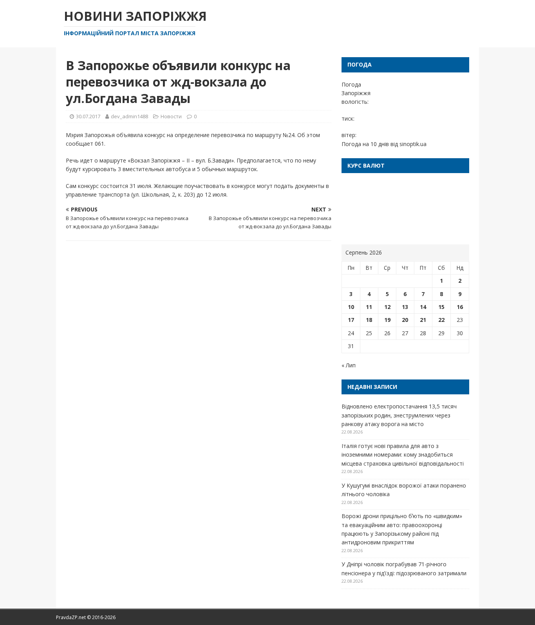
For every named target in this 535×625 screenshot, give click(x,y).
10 (351, 307)
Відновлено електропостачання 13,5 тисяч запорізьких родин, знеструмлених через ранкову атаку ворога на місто (399, 415)
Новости (171, 116)
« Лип (349, 365)
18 (369, 319)
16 (460, 307)
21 (423, 319)
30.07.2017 (88, 116)
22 (441, 319)
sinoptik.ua (413, 144)
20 (405, 319)
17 (351, 319)
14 (423, 307)
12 (387, 307)
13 (405, 307)
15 (441, 307)
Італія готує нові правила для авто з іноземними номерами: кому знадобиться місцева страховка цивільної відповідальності (403, 454)
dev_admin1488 (129, 116)
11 (369, 307)
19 (387, 319)
